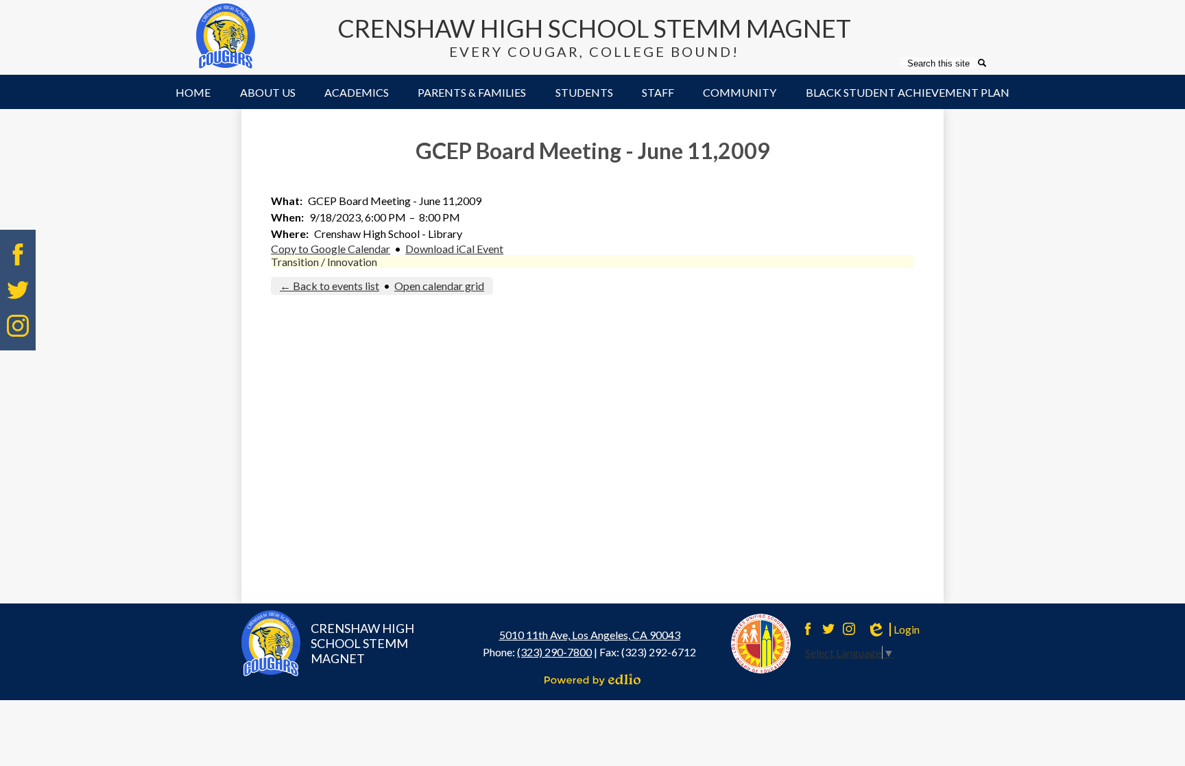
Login (893, 629)
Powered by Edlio (592, 679)
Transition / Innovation (324, 261)
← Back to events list (329, 285)
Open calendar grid (439, 285)
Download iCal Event (454, 248)
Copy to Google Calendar (330, 248)
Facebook (18, 254)
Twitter (18, 290)
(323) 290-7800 (554, 651)
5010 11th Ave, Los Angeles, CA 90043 (589, 634)
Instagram (18, 326)
